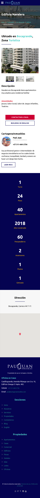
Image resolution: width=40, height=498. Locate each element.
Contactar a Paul (19, 117)
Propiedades (9, 416)
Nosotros (7, 409)
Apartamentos (9, 440)
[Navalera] (20, 60)
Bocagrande (24, 36)
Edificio (28, 22)
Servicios (7, 412)
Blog (6, 424)
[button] (20, 334)
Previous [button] (5, 60)
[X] (20, 491)
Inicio (3, 22)
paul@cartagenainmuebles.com (16, 392)
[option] (20, 60)
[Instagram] (23, 491)
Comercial (8, 447)
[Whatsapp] (15, 491)
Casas (6, 443)
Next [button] (34, 60)
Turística (14, 40)
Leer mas (8, 165)
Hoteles (7, 458)
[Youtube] (26, 491)
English (7, 427)
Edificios (7, 451)
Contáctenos (9, 420)
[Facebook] (17, 491)
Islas (5, 462)
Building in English (20, 123)
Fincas (6, 454)
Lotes (6, 466)
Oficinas (7, 469)
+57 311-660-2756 (20, 144)
